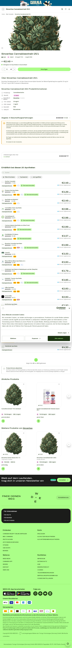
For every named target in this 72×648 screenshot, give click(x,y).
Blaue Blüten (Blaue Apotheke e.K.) (15, 261)
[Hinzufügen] (3, 421)
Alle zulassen (59, 338)
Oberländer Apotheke (11, 346)
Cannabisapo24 (9, 216)
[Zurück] (3, 9)
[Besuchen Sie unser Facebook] (40, 593)
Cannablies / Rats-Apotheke (13, 208)
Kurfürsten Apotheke (11, 304)
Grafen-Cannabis (10, 181)
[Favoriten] (65, 9)
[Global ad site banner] (36, 3)
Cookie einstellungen (45, 578)
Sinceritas (27, 428)
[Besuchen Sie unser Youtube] (45, 593)
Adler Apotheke (9, 287)
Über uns (6, 570)
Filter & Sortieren (10, 177)
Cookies (40, 570)
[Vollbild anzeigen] (2, 48)
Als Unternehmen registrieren (48, 539)
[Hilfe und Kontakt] (67, 643)
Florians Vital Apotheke (11, 190)
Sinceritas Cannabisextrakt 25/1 (23, 14)
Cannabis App (7, 561)
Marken (5, 550)
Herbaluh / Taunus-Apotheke (13, 278)
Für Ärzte (7, 515)
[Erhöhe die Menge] (14, 69)
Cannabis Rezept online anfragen (15, 533)
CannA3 (7, 252)
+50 (54, 480)
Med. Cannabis (9, 14)
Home (3, 14)
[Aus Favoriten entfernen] (23, 384)
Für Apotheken (9, 520)
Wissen (5, 564)
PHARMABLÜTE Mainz (11, 234)
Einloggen (41, 533)
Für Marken (8, 517)
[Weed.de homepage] (36, 497)
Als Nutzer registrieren (46, 536)
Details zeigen (62, 333)
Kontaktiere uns (63, 497)
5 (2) (4, 57)
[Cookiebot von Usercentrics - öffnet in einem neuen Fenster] (58, 308)
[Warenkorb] (62, 9)
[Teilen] (69, 9)
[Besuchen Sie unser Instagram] (35, 593)
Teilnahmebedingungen (45, 572)
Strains (5, 545)
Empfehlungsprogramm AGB (47, 575)
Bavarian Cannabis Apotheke (13, 243)
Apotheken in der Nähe (11, 542)
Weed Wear (6, 558)
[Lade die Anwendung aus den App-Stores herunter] (9, 593)
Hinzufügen (44, 69)
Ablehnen (13, 338)
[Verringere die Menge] (3, 69)
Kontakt (6, 567)
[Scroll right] (69, 396)
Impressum (41, 558)
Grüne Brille (8, 296)
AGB (38, 564)
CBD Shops (6, 548)
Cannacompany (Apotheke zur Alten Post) (17, 225)
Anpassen (35, 338)
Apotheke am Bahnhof (11, 199)
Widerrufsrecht (43, 567)
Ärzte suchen (8, 539)
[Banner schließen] (69, 308)
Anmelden (62, 480)
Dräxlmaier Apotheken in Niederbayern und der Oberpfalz (21, 269)
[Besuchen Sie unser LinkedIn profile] (50, 593)
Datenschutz (42, 561)
